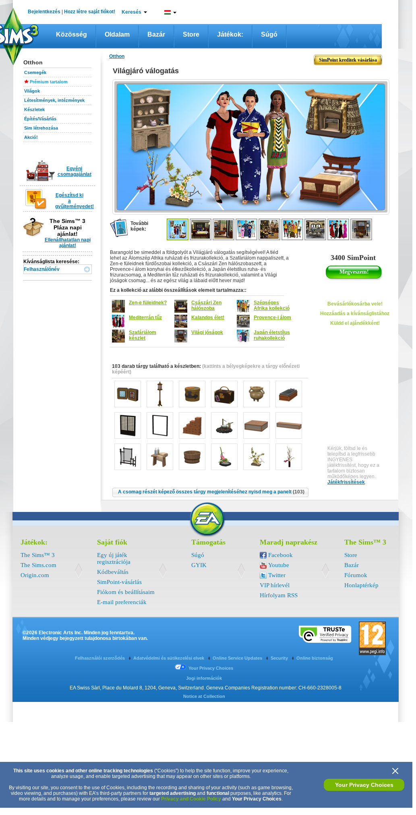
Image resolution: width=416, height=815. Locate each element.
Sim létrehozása (41, 128)
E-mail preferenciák (122, 602)
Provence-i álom (272, 317)
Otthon (116, 56)
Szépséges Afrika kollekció (272, 305)
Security (280, 658)
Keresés (131, 12)
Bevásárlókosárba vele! (355, 304)
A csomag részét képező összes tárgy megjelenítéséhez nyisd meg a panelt (211, 492)
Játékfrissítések (346, 482)
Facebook (280, 555)
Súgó (269, 34)
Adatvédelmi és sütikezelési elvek (169, 658)
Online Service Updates (238, 658)
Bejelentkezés (44, 11)
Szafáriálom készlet (142, 335)
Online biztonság (314, 658)
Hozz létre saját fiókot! (89, 11)
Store (191, 34)
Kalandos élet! (207, 317)
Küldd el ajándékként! (355, 323)
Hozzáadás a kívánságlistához (354, 313)
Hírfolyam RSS (279, 595)
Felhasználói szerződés (100, 658)
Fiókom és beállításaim (126, 592)
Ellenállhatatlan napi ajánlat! (68, 242)
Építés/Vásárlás (40, 118)
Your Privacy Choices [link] (210, 668)
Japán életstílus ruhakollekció (272, 335)
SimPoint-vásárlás (119, 582)
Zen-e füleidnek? (148, 302)
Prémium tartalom (49, 81)
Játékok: (230, 34)
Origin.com (35, 575)
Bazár (156, 34)
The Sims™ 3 (38, 555)
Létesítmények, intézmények (54, 100)
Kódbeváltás (112, 572)
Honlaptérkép (361, 585)
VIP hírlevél (275, 585)
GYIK (199, 565)
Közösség (71, 34)
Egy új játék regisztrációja (113, 558)
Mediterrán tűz (145, 317)
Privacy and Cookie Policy (191, 799)
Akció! (31, 137)
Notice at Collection (204, 696)
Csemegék (35, 72)
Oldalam (117, 34)
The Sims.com (38, 565)
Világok (32, 91)
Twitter (277, 575)
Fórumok (355, 575)
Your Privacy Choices (364, 785)
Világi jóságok (207, 332)
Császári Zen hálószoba (206, 305)
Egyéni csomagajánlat (74, 171)
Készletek (34, 109)
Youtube (278, 565)
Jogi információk (204, 678)
